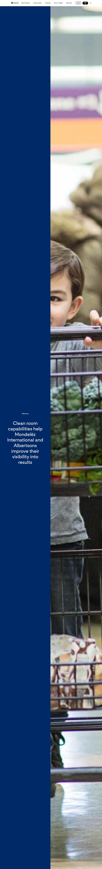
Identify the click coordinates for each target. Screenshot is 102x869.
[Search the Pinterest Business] (91, 3)
